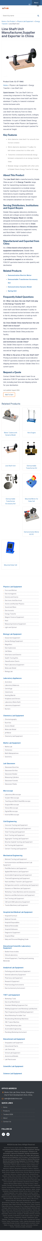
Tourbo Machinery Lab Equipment (16, 905)
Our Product (11, 21)
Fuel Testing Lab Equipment (14, 898)
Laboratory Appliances (12, 678)
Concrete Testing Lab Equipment (16, 825)
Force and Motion (11, 590)
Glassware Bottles (11, 770)
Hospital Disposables (12, 922)
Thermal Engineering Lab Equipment (17, 878)
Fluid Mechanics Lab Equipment (16, 868)
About (36, 3)
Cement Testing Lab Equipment (16, 849)
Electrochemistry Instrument (15, 988)
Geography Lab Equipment (14, 1043)
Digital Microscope (11, 811)
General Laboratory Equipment (15, 975)
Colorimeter (9, 692)
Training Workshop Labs (13, 1025)
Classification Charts (12, 661)
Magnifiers (8, 644)
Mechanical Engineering (12, 855)
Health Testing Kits (11, 658)
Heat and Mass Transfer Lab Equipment (18, 882)
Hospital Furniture (11, 916)
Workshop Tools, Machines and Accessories (20, 892)
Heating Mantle (10, 695)
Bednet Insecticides (12, 951)
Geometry (8, 757)
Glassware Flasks (11, 784)
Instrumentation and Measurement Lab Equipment (17, 864)
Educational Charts (11, 1046)
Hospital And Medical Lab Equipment (18, 912)
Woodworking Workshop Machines (16, 1019)
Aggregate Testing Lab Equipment (17, 839)
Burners (7, 709)
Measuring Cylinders (12, 777)
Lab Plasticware (10, 1059)
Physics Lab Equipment (25, 21)
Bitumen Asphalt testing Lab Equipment (19, 842)
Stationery (8, 750)
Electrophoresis (10, 648)
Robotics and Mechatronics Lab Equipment (20, 895)
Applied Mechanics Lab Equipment (17, 871)
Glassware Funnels (11, 780)
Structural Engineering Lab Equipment (18, 828)
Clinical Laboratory (11, 955)
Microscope (8, 791)
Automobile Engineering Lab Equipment (18, 875)
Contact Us (7, 1121)
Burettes (8, 723)
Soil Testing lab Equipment (14, 845)
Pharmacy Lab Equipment (14, 978)
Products (6, 1111)
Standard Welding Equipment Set (16, 1005)
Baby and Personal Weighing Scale (16, 939)
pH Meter (8, 733)
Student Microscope (12, 798)
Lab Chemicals (10, 1049)
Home (4, 21)
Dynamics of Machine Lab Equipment (17, 888)
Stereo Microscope (11, 808)
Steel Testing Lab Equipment (15, 832)
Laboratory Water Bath (13, 702)
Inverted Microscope (12, 815)
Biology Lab (9, 671)
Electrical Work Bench (12, 1002)
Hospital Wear (9, 936)
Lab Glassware (9, 764)
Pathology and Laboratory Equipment (17, 971)
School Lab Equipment (12, 1053)
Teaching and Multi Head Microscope (17, 801)
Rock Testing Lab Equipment (15, 835)
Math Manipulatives (12, 753)
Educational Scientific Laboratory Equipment (16, 947)
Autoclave (8, 682)
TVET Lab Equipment (11, 995)
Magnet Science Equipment (14, 617)
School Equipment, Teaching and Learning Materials (18, 960)
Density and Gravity (11, 597)
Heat (6, 620)
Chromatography (11, 719)
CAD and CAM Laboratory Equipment (17, 902)
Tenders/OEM (8, 1114)
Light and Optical (10, 627)
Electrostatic (9, 610)
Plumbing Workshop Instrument (16, 1032)
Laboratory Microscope (13, 794)
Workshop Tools (10, 999)
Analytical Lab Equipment (13, 968)
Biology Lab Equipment (12, 634)
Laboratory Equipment (12, 705)
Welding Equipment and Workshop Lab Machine (21, 1009)
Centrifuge (8, 688)
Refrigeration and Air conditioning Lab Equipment (22, 885)
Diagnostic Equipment (12, 932)
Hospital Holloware (11, 929)
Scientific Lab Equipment (13, 1066)
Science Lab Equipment (12, 1074)
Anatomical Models (11, 1056)
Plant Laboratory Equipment (14, 665)
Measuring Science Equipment (15, 624)
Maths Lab (8, 747)
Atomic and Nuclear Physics (14, 604)
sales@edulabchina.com (13, 1099)
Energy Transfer (10, 614)
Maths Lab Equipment (12, 743)
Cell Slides (8, 651)
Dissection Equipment (12, 638)
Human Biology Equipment (14, 641)
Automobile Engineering (13, 1029)
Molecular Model (10, 668)
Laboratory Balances (12, 685)
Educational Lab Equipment (14, 1039)
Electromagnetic (10, 594)
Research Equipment (12, 981)
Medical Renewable (11, 926)
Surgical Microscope (12, 804)
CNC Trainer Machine (12, 1022)
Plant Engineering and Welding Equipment (19, 1012)
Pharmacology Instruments (14, 985)
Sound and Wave (10, 607)
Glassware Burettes (12, 767)
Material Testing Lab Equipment (16, 859)
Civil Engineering (10, 821)
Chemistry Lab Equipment (13, 716)
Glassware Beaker (11, 774)
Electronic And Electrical (13, 600)
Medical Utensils (10, 919)
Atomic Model (9, 726)
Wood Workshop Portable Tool (15, 1015)
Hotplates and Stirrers (12, 699)
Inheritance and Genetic (13, 655)
